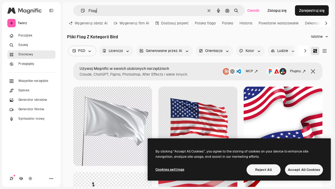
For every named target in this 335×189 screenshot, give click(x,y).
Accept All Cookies (304, 169)
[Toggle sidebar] (51, 10)
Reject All (263, 169)
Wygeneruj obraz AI (91, 23)
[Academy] (21, 178)
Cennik (253, 10)
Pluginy (295, 71)
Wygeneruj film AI (134, 23)
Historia (245, 23)
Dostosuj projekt (174, 23)
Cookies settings (169, 169)
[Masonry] (315, 51)
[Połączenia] (11, 178)
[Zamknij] (313, 71)
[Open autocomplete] (81, 11)
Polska (227, 23)
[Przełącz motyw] (30, 178)
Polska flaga (205, 23)
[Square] (324, 51)
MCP (249, 71)
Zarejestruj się (312, 10)
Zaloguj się (277, 10)
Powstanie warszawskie (279, 23)
